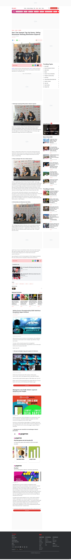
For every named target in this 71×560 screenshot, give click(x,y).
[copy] (40, 65)
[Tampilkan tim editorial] (41, 288)
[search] (49, 8)
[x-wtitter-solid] (38, 65)
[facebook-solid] (35, 65)
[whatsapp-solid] (33, 65)
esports (31, 68)
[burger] (58, 8)
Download (13, 549)
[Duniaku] (14, 8)
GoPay (13, 68)
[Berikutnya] (42, 298)
